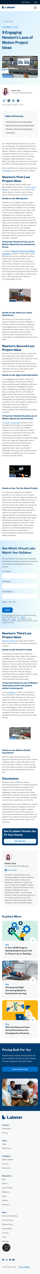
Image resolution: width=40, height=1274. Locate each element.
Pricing (4, 1133)
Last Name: (6, 581)
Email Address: (8, 592)
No (14, 602)
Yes (10, 602)
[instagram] (7, 1260)
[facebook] (3, 1260)
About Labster (7, 1159)
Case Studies (7, 1188)
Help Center (7, 1148)
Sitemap (5, 1241)
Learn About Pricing (20, 1069)
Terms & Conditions (9, 1216)
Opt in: (4, 602)
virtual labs (6, 171)
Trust (4, 1237)
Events (4, 1183)
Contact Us (6, 1168)
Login (35, 2)
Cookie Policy (7, 1224)
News (4, 1196)
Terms (14, 619)
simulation (11, 692)
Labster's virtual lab (12, 423)
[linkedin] (10, 1260)
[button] (35, 7)
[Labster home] (9, 7)
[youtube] (13, 1260)
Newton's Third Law (10, 641)
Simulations (6, 1128)
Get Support (26, 2)
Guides (5, 1200)
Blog (4, 1179)
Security (5, 1233)
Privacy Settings (24, 1267)
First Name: (6, 571)
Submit (7, 610)
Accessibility (7, 1228)
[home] (20, 1117)
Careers (5, 1164)
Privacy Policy (7, 1220)
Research (6, 1204)
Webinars (6, 1192)
